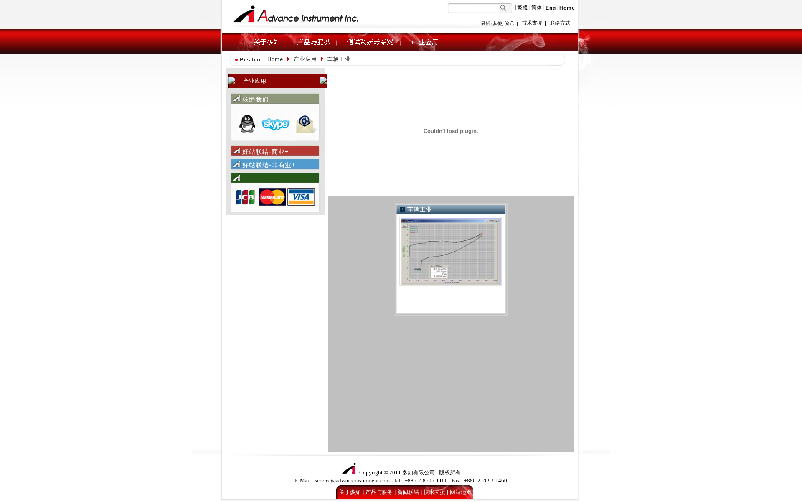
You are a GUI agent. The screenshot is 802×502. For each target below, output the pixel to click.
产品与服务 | (380, 492)
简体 (536, 7)
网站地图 (461, 492)
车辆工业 (419, 209)
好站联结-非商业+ (269, 164)
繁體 (522, 7)
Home (275, 59)
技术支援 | (436, 492)
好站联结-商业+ (265, 151)
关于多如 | (351, 492)
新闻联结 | (409, 492)
